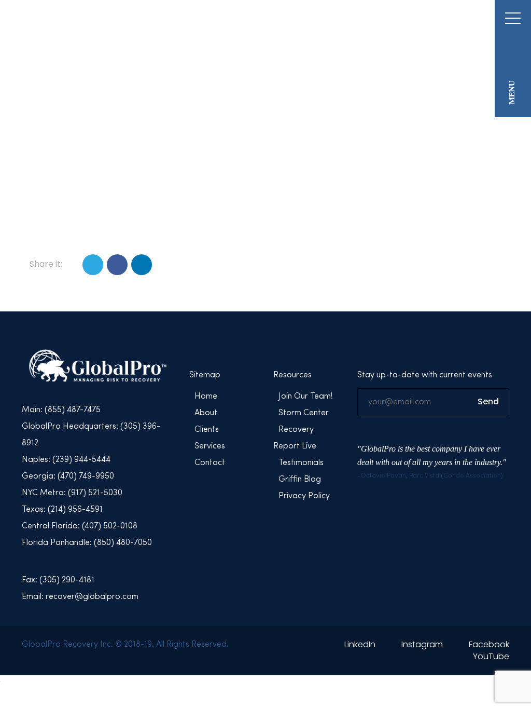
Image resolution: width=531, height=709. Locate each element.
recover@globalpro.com (364, 20)
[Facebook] (117, 264)
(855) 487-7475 (447, 20)
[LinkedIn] (141, 264)
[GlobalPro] (87, 33)
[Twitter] (92, 264)
